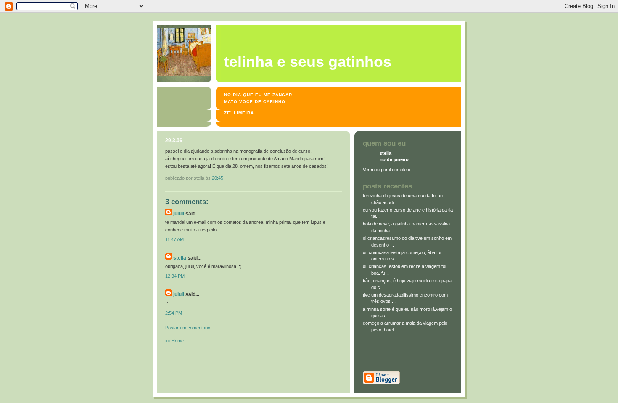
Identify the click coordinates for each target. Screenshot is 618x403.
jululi (178, 214)
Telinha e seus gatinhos (307, 61)
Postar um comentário (187, 327)
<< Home (174, 340)
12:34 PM (175, 275)
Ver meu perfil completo (386, 169)
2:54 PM (173, 313)
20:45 (217, 177)
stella (179, 258)
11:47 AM (174, 239)
